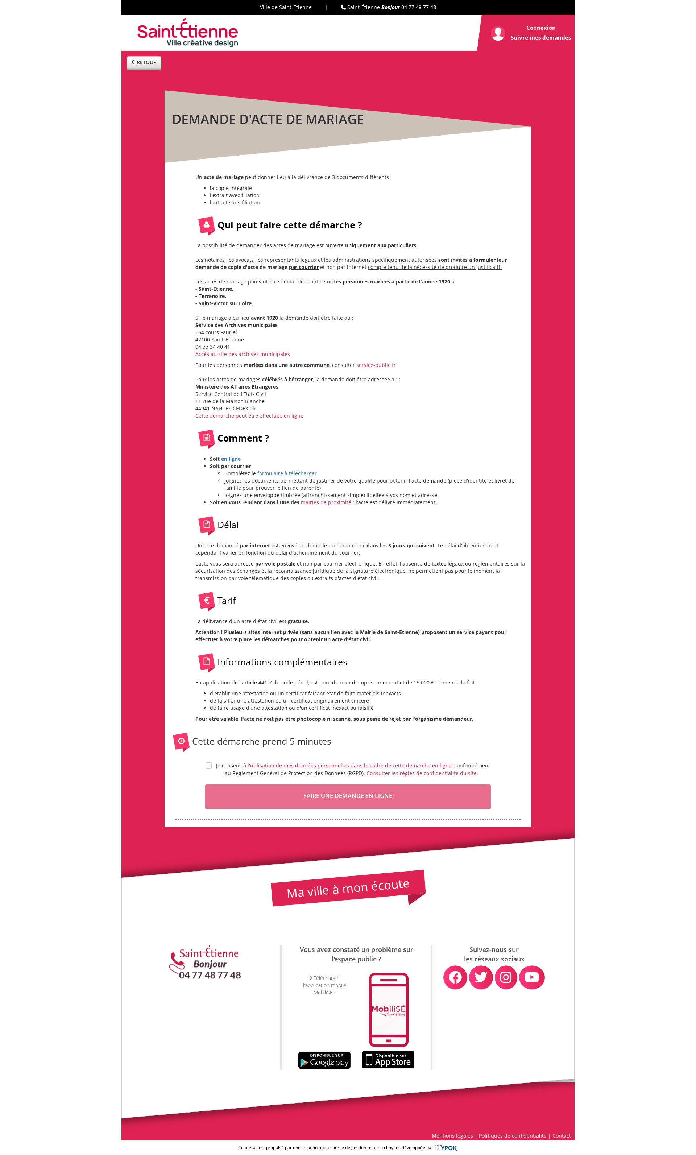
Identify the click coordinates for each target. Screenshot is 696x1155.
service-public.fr (376, 364)
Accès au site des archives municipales (242, 354)
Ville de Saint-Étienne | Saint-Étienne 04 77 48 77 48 (348, 7)
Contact (561, 1135)
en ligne (231, 458)
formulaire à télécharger (287, 473)
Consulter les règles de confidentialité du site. (422, 773)
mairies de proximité (326, 502)
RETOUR (146, 62)
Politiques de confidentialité (513, 1135)
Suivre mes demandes (541, 37)
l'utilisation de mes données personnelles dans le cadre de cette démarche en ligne (350, 765)
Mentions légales (452, 1135)
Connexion (541, 27)
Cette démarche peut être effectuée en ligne (249, 415)
